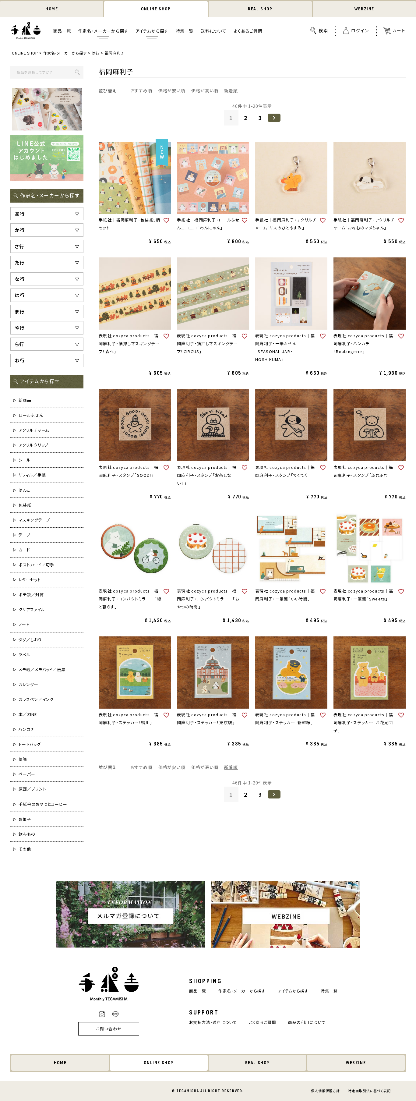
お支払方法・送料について (213, 1022)
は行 (96, 52)
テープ (24, 535)
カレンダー (28, 684)
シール (25, 460)
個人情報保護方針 (325, 1090)
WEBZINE (364, 9)
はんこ (24, 490)
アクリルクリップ (33, 445)
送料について (214, 31)
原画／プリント (32, 789)
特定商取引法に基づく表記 (369, 1090)
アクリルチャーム (34, 430)
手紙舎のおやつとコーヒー (43, 804)
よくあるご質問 (248, 31)
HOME (51, 9)
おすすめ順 (141, 90)
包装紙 (25, 505)
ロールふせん (31, 415)
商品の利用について (306, 1022)
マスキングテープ (34, 520)
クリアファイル (32, 609)
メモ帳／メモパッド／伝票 (42, 669)
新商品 (25, 400)
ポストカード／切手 (36, 565)
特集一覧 (185, 31)
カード (24, 550)
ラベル (24, 654)
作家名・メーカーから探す (103, 31)
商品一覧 (62, 31)
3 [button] (260, 118)
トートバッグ (30, 744)
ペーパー (27, 774)
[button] (274, 118)
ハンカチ (26, 729)
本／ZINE (28, 714)
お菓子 (25, 819)
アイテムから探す (152, 31)
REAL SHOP (260, 9)
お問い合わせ (109, 1029)
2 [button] (246, 118)
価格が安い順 (171, 90)
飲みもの (27, 834)
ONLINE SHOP (156, 9)
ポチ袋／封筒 (31, 594)
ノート (24, 624)
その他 (25, 849)
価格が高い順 (204, 90)
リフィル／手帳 (32, 475)
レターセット (30, 579)
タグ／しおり (30, 640)
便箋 (23, 759)
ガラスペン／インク (36, 699)
